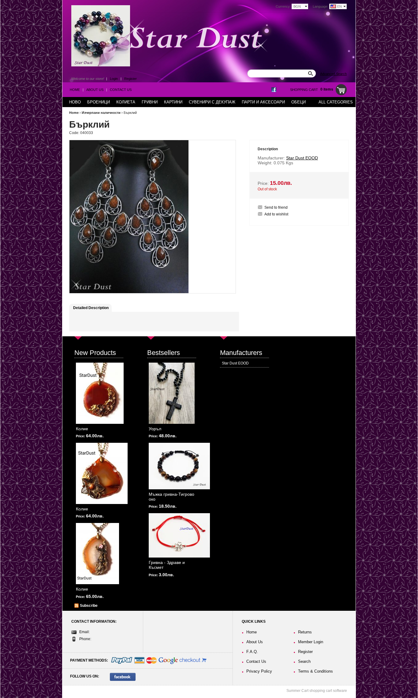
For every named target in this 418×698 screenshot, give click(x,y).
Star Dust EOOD (235, 363)
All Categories (336, 102)
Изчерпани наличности (101, 112)
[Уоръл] (172, 393)
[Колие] (100, 393)
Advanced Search (333, 74)
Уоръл (155, 428)
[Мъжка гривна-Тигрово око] (179, 466)
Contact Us (121, 89)
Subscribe (89, 605)
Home (75, 89)
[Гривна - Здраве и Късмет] (179, 535)
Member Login (310, 642)
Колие (82, 428)
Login (114, 78)
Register (130, 78)
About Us (94, 89)
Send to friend (276, 207)
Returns (305, 632)
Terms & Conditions (315, 671)
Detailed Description (91, 308)
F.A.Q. (252, 651)
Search (304, 661)
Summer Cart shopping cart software (316, 691)
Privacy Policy (259, 671)
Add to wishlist (276, 214)
